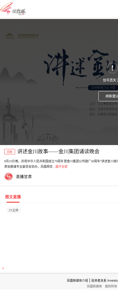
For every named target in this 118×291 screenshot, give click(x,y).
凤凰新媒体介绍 (77, 280)
